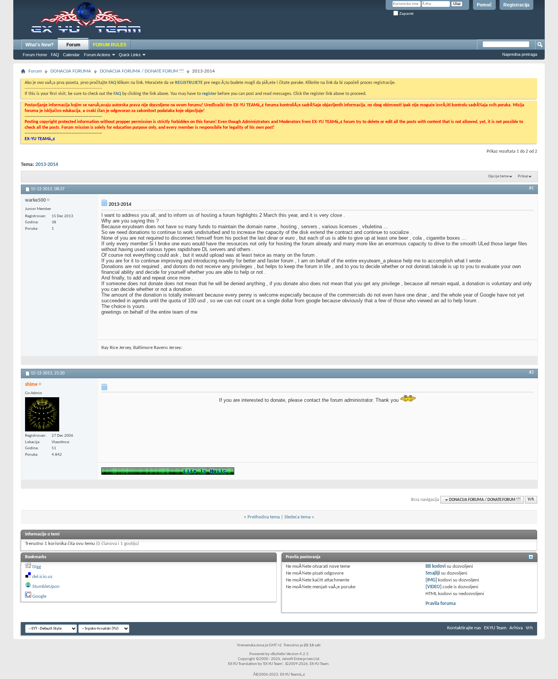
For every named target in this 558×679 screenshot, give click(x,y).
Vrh (531, 500)
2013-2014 (46, 164)
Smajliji (433, 573)
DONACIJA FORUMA (70, 71)
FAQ (55, 54)
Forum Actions (97, 54)
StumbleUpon (46, 586)
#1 (531, 188)
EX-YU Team (495, 627)
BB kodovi (436, 566)
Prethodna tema (263, 517)
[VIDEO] (433, 586)
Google (39, 596)
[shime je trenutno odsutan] (42, 414)
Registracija (516, 5)
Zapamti (405, 13)
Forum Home (35, 54)
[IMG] (431, 580)
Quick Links (130, 54)
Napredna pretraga (519, 54)
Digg (36, 566)
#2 (531, 372)
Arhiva (516, 627)
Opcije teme (498, 176)
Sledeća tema (297, 517)
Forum (73, 44)
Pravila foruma (441, 603)
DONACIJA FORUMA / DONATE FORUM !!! (142, 71)
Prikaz (523, 176)
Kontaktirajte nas (464, 627)
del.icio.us (42, 576)
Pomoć (484, 5)
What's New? (39, 44)
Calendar (71, 54)
